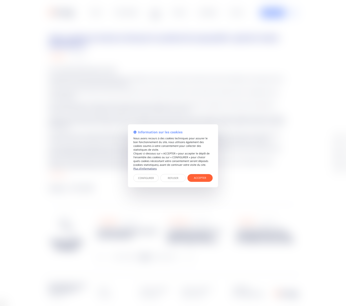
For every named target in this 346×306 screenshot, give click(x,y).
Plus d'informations (145, 168)
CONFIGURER (146, 178)
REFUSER (173, 178)
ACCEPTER (200, 177)
